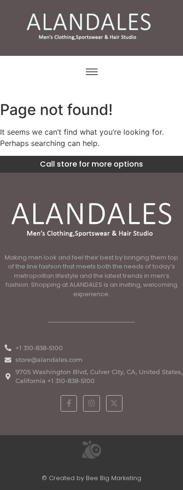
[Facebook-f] (69, 403)
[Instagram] (91, 403)
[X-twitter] (114, 403)
